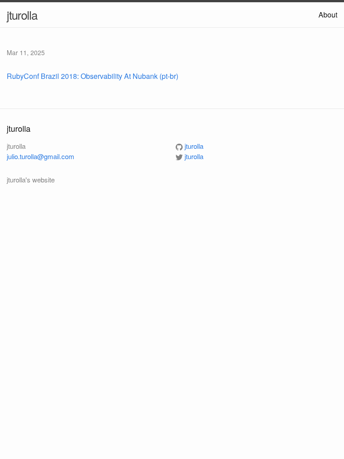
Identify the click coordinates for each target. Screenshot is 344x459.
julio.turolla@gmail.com (40, 156)
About (327, 14)
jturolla (22, 14)
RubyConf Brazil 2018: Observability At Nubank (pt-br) (92, 76)
